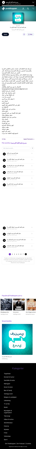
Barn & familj (8, 390)
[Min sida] (23, 8)
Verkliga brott (8, 394)
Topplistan (7, 373)
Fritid (5, 433)
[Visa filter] (32, 148)
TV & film (7, 404)
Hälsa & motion (9, 419)
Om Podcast (21, 443)
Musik (6, 407)
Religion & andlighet (10, 397)
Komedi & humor (9, 377)
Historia (6, 426)
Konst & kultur (8, 387)
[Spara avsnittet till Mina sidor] (24, 34)
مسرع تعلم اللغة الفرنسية (18, 29)
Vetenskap (7, 436)
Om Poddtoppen (10, 443)
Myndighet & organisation (8, 411)
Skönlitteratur (8, 423)
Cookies (28, 443)
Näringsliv (7, 384)
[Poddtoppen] (9, 9)
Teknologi (7, 416)
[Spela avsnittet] (4, 154)
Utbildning (7, 400)
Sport (6, 439)
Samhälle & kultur (9, 380)
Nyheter (6, 429)
